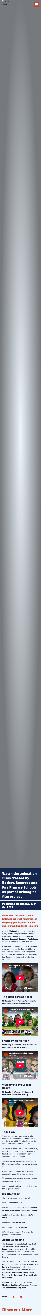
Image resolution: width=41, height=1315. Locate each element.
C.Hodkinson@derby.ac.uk (15, 1287)
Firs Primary (33, 939)
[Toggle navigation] (36, 4)
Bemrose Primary (17, 939)
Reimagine (14, 931)
